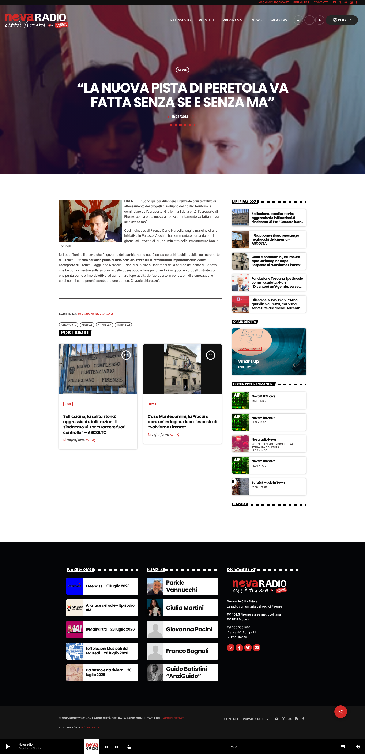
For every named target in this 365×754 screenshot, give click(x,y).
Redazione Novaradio (95, 314)
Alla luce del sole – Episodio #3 (110, 608)
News (182, 70)
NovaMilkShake (263, 396)
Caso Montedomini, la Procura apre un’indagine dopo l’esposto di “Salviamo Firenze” (182, 421)
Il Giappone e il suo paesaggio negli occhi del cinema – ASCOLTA (275, 239)
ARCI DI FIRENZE (173, 718)
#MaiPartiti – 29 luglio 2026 (110, 629)
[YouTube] (334, 2)
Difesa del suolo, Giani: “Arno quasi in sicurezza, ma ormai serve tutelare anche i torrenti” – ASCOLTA (277, 306)
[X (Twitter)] (340, 2)
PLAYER (342, 19)
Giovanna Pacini (189, 629)
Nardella (104, 324)
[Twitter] (248, 647)
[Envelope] (256, 647)
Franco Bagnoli (187, 651)
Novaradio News (264, 440)
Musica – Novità (250, 348)
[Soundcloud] (345, 2)
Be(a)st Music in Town (268, 483)
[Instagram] (351, 2)
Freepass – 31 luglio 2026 (107, 586)
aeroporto (68, 324)
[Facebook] (356, 2)
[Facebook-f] (239, 647)
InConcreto (90, 727)
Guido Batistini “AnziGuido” (186, 672)
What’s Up (248, 361)
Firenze (87, 324)
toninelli (123, 324)
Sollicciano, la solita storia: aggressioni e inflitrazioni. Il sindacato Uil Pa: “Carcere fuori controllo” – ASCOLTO (94, 424)
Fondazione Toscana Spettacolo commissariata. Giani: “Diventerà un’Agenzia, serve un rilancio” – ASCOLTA (277, 284)
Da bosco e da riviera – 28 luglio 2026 (108, 672)
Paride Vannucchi (181, 586)
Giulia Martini (185, 608)
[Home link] (27, 20)
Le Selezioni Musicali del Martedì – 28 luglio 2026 (107, 651)
